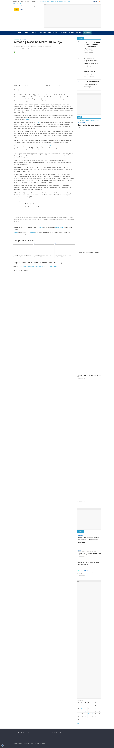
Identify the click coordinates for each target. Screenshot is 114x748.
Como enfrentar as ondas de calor (89, 126)
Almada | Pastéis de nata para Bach (22, 255)
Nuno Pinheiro (88, 67)
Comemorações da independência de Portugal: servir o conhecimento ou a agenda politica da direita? (91, 61)
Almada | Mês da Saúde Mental (63, 255)
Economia (27, 32)
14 (92, 711)
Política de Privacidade (51, 733)
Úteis (79, 117)
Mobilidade (42, 32)
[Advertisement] (72, 16)
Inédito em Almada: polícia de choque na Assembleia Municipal (53, 1)
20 (88, 714)
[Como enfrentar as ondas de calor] (89, 120)
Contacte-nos (34, 733)
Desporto (71, 32)
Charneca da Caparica (84, 561)
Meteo (80, 122)
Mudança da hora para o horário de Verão (88, 252)
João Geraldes (88, 88)
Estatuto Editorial (17, 733)
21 (92, 714)
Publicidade (61, 733)
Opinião (78, 32)
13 (88, 711)
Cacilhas (80, 570)
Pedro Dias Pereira (89, 76)
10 (78, 711)
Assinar (16, 9)
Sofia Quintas (28, 48)
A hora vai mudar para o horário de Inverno (88, 500)
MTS (37, 122)
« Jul (78, 723)
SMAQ (27, 119)
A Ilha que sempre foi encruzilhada (89, 72)
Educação (64, 32)
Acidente (86, 570)
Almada (19, 32)
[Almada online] (14, 32)
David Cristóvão (88, 52)
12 (85, 711)
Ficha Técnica (26, 733)
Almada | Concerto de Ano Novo (42, 255)
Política (34, 32)
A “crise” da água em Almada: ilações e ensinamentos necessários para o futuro (91, 83)
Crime (49, 32)
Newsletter (41, 733)
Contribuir (87, 32)
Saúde (84, 122)
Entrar (21, 9)
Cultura (55, 32)
